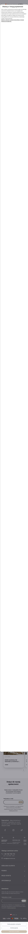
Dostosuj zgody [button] (14, 928)
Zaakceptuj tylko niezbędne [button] (14, 924)
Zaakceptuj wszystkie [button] (14, 931)
